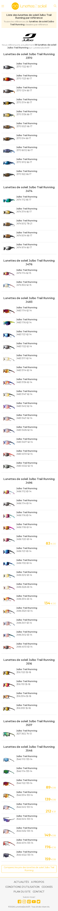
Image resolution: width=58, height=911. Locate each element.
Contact (38, 891)
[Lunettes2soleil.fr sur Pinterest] (29, 901)
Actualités (21, 882)
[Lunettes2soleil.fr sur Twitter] (38, 901)
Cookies (47, 886)
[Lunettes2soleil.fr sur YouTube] (34, 901)
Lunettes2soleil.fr (29, 6)
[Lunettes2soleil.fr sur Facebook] (19, 901)
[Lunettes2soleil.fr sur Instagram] (24, 901)
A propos (37, 882)
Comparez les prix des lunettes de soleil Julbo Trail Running (29, 869)
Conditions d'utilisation (22, 886)
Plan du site (22, 891)
